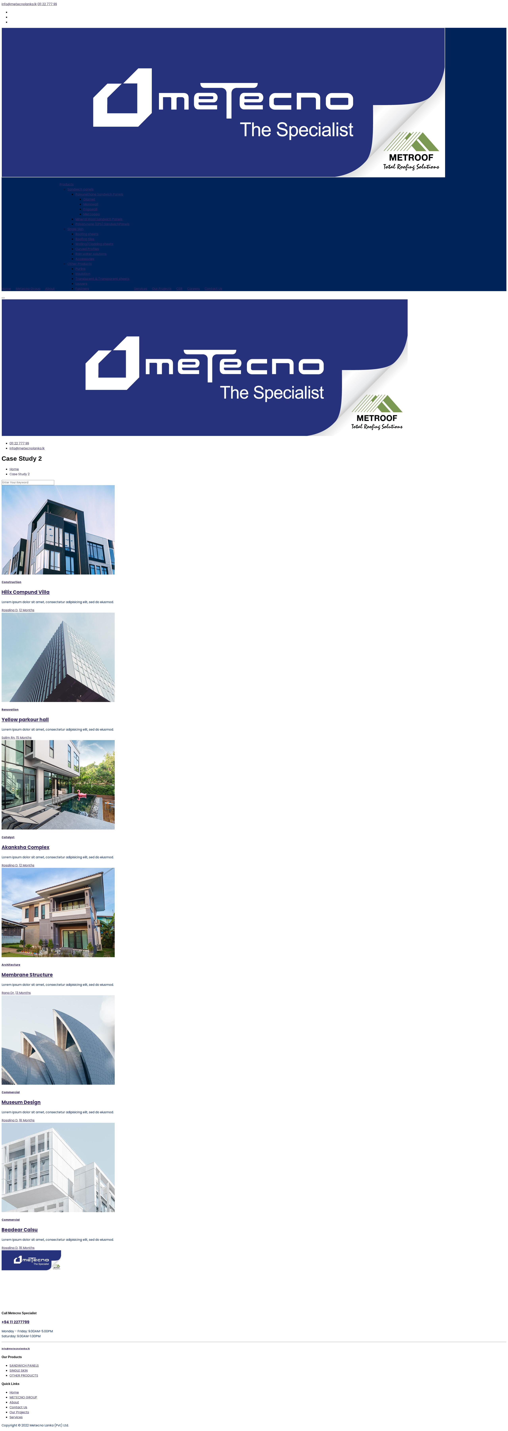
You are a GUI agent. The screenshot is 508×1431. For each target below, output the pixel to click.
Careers (193, 288)
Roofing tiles (84, 239)
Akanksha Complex (25, 847)
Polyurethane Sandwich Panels (99, 194)
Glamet (89, 199)
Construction (11, 582)
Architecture (11, 965)
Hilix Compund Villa (26, 592)
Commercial (11, 1092)
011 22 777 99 (47, 4)
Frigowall (90, 209)
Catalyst (8, 837)
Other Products (79, 264)
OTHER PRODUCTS (24, 1375)
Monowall (90, 204)
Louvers (81, 283)
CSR (179, 288)
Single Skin (75, 229)
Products (67, 184)
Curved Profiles (87, 249)
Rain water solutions (91, 254)
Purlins (80, 269)
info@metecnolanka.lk (19, 4)
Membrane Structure (27, 974)
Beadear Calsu (20, 1229)
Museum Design (21, 1102)
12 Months (26, 610)
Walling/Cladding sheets (94, 244)
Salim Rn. (8, 737)
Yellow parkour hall (25, 719)
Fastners (82, 288)
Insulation (82, 273)
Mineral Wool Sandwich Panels (98, 219)
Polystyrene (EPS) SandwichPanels (102, 224)
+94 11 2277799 (15, 1322)
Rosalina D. (10, 610)
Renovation (10, 710)
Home (6, 288)
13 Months (23, 993)
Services (140, 288)
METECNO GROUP (23, 1397)
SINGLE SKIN (19, 1370)
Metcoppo (91, 214)
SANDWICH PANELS (24, 1365)
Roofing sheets (86, 234)
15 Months (24, 737)
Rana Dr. (8, 993)
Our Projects (161, 288)
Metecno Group (28, 288)
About (50, 288)
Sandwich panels (80, 189)
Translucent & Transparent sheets (102, 278)
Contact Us (213, 288)
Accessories (84, 259)
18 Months (27, 1120)
